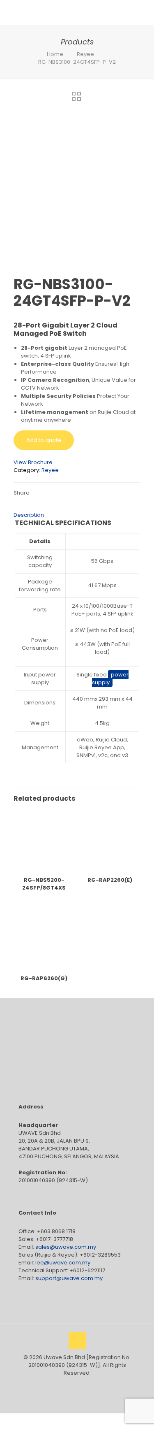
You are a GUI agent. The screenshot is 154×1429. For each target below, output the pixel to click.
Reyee (85, 54)
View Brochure (33, 462)
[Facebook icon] (68, 1384)
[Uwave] (67, 12)
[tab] (77, 515)
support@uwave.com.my (69, 1278)
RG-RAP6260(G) (44, 978)
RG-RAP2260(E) (109, 880)
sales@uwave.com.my (65, 1247)
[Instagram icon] (86, 1384)
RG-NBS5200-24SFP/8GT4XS (44, 884)
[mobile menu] (143, 12)
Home (55, 54)
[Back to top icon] (77, 1340)
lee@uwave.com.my (62, 1262)
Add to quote (43, 440)
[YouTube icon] (77, 1384)
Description (29, 515)
